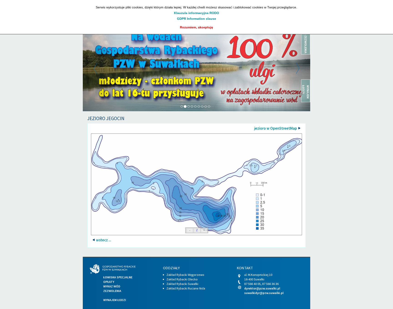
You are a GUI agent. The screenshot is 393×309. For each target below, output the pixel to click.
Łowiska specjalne (117, 277)
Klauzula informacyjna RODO (196, 13)
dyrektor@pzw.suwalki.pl (262, 288)
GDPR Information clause (196, 18)
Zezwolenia (112, 291)
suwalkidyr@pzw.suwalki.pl (264, 293)
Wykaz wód (111, 286)
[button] (100, 68)
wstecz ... (103, 239)
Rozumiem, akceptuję (196, 27)
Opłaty (108, 282)
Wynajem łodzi (114, 300)
